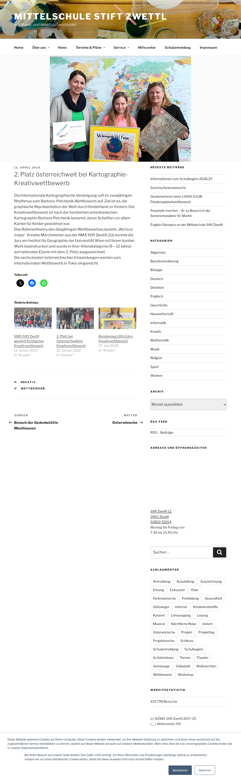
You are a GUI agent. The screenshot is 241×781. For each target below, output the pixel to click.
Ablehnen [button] (205, 770)
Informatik (158, 323)
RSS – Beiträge (161, 432)
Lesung (202, 615)
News (62, 47)
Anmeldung (161, 581)
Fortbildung (190, 598)
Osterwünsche (164, 632)
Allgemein (157, 252)
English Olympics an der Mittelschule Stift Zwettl (186, 225)
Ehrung (158, 590)
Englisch (156, 296)
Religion (156, 358)
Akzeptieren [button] (180, 770)
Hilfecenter (147, 47)
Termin (185, 658)
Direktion (157, 287)
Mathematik (159, 340)
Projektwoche (163, 641)
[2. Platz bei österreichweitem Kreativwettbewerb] (75, 318)
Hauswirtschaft (161, 314)
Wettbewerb (33, 388)
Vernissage (161, 666)
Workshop (185, 675)
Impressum (208, 47)
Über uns (39, 47)
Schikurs (186, 641)
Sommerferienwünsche (168, 188)
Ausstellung (185, 581)
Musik (155, 349)
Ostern (207, 624)
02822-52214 (160, 522)
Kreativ (28, 382)
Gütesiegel (161, 607)
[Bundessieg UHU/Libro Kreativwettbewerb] (117, 318)
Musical (159, 624)
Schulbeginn (194, 649)
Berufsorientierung (164, 261)
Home (18, 47)
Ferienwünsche (164, 598)
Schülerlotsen (163, 658)
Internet (181, 607)
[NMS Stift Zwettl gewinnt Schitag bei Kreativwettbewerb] (33, 318)
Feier (194, 590)
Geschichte (159, 305)
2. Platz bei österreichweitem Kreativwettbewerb (71, 341)
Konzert (159, 615)
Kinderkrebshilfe (205, 607)
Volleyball (183, 666)
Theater (203, 658)
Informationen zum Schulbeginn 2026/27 (181, 179)
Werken (156, 375)
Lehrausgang (181, 615)
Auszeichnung (211, 581)
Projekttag (206, 632)
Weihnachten (206, 666)
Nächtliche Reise (183, 624)
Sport (154, 367)
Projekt (186, 632)
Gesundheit (213, 598)
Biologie (156, 270)
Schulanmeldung (178, 47)
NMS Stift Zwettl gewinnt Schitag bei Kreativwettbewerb (29, 341)
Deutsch (156, 279)
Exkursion (177, 590)
